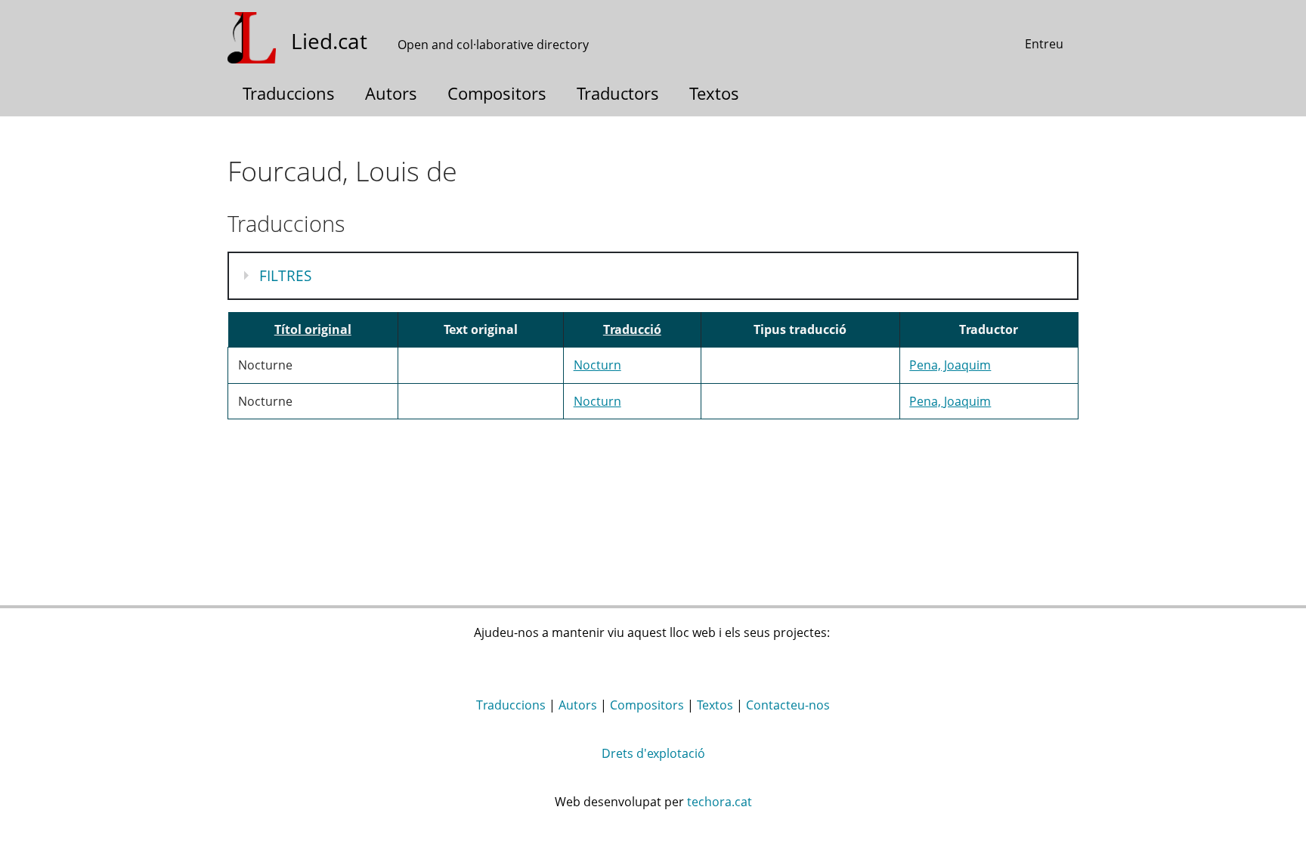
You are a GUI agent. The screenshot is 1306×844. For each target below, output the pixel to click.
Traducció (632, 329)
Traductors (618, 93)
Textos (714, 93)
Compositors (496, 93)
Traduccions (289, 93)
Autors (391, 93)
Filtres (288, 276)
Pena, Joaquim (950, 365)
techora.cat (719, 801)
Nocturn (597, 365)
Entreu (1044, 44)
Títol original (312, 329)
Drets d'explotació (653, 753)
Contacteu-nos (788, 705)
